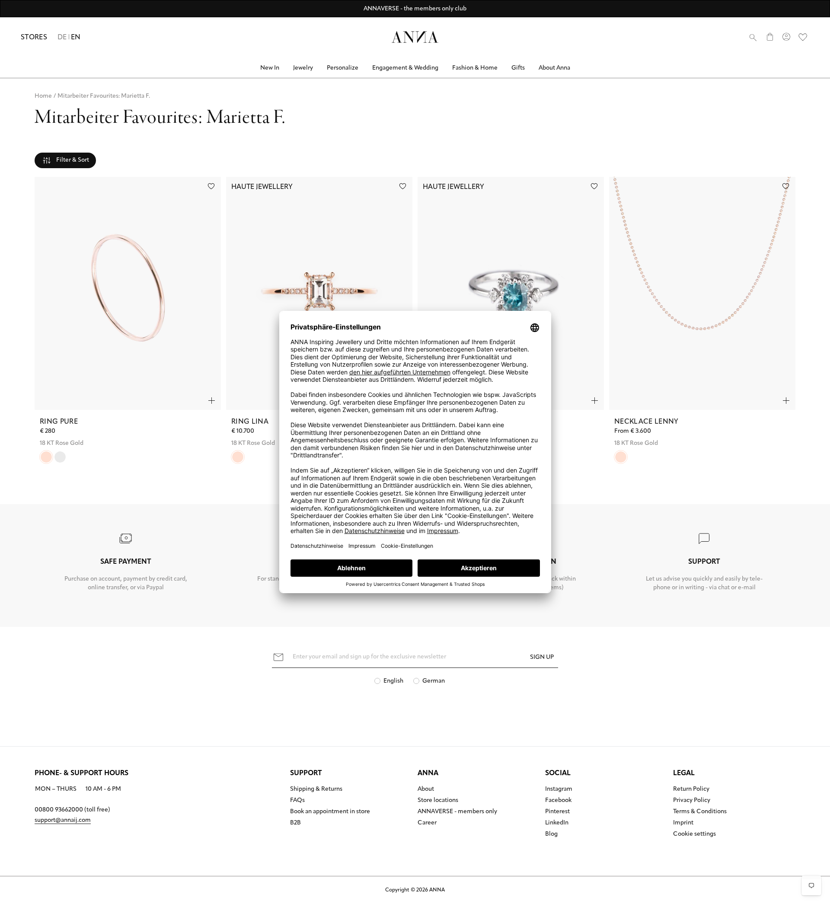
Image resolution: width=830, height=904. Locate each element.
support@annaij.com (63, 820)
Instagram (558, 789)
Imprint (683, 823)
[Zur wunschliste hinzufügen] (211, 186)
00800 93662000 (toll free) (72, 810)
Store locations (438, 801)
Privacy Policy (691, 801)
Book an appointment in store (330, 812)
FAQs (297, 801)
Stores (34, 37)
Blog (551, 834)
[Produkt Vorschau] (211, 400)
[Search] (753, 37)
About (426, 789)
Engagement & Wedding (405, 68)
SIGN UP (542, 657)
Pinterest (557, 812)
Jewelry (303, 68)
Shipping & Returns (316, 789)
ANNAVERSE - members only (457, 812)
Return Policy (691, 789)
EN (76, 37)
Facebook (558, 801)
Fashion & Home (475, 68)
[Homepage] (415, 37)
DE (62, 37)
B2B (295, 823)
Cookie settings (694, 834)
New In (269, 68)
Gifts (518, 68)
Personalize (342, 68)
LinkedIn (556, 823)
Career (427, 823)
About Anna (554, 68)
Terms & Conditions (700, 812)
